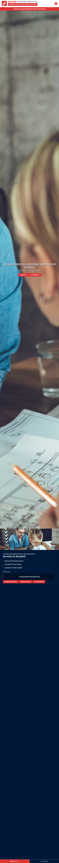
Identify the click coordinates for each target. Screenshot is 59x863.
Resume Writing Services (14, 561)
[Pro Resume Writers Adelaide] (19, 5)
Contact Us (23, 275)
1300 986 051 (35, 275)
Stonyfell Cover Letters (13, 564)
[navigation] (56, 3)
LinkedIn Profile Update (13, 568)
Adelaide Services (10, 582)
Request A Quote (26, 582)
